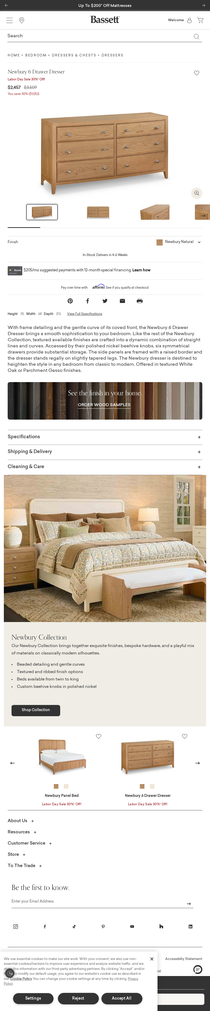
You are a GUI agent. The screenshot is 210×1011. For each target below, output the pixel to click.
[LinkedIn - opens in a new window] (190, 926)
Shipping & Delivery (30, 452)
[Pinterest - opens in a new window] (103, 926)
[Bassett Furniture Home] (105, 19)
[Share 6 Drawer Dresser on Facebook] (87, 301)
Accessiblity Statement (183, 959)
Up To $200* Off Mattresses (105, 6)
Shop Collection (36, 710)
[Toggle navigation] (9, 20)
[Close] (152, 959)
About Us (17, 821)
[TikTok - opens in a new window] (74, 926)
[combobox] (104, 36)
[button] (6, 4)
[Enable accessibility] (9, 973)
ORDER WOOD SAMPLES (104, 405)
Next (203, 215)
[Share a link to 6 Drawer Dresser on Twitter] (105, 301)
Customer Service (26, 843)
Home (14, 55)
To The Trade (21, 866)
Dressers (113, 55)
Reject (78, 999)
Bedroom (36, 55)
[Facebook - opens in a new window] (45, 926)
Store (13, 854)
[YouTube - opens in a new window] (132, 926)
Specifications (24, 437)
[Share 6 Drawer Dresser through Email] (122, 301)
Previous (12, 763)
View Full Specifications (84, 314)
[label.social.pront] (139, 301)
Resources (19, 832)
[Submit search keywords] (196, 36)
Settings (33, 999)
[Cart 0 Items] (200, 20)
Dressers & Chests (74, 55)
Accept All (121, 999)
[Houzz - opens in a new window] (161, 926)
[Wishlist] (196, 73)
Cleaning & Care (26, 467)
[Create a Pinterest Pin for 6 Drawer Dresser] (70, 301)
